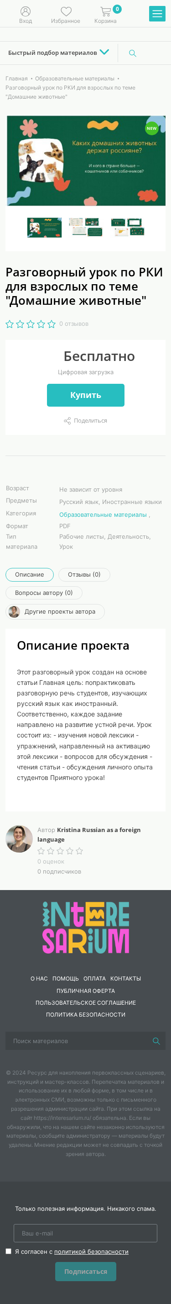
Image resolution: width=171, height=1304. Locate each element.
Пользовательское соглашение (86, 1002)
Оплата (94, 978)
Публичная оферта (86, 990)
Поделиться (90, 420)
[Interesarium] (85, 927)
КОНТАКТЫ (125, 978)
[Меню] (157, 14)
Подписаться (85, 1271)
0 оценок (50, 861)
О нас (39, 978)
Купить (85, 394)
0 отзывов (73, 323)
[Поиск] (133, 53)
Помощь (65, 978)
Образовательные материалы (103, 514)
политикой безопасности (91, 1251)
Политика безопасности (85, 1014)
